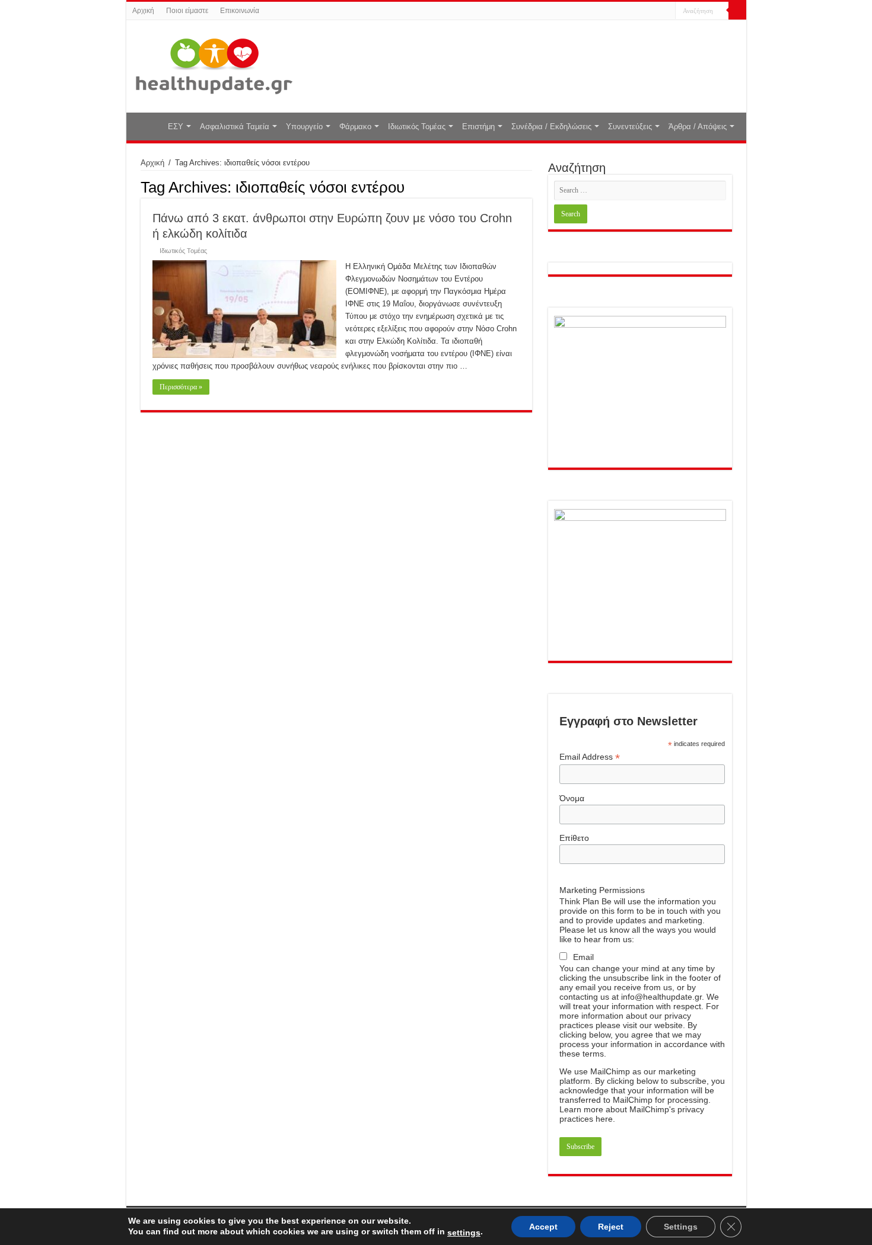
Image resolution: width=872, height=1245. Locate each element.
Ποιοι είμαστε (187, 11)
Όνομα (571, 798)
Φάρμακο (355, 126)
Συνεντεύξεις (630, 126)
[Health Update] (214, 64)
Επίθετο (574, 838)
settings (463, 1232)
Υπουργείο (304, 126)
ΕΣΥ (175, 126)
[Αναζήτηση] (737, 11)
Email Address (589, 757)
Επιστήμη (478, 126)
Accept (543, 1226)
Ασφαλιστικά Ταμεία (234, 126)
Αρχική (143, 11)
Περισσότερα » (181, 387)
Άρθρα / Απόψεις (698, 126)
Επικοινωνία (239, 11)
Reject (610, 1226)
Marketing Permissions (602, 890)
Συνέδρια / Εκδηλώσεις (551, 126)
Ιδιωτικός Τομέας (416, 126)
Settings (681, 1226)
